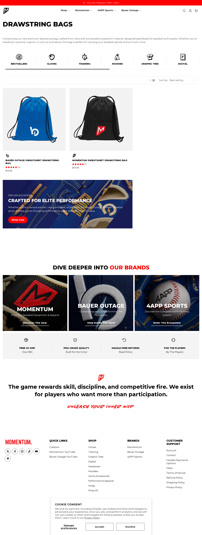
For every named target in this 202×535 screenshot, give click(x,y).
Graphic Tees (150, 64)
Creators (54, 447)
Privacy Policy (92, 517)
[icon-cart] (196, 10)
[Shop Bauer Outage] (34, 156)
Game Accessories (99, 476)
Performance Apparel (101, 480)
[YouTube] (36, 451)
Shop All (93, 490)
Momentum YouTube (62, 452)
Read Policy (125, 352)
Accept (99, 526)
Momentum (134, 447)
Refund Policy (174, 477)
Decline (130, 526)
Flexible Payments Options (177, 462)
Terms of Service (176, 473)
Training (84, 64)
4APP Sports (134, 456)
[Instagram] (22, 451)
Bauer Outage (135, 452)
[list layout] (150, 80)
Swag (91, 485)
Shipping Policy (175, 482)
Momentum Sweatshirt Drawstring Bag (99, 160)
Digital (183, 64)
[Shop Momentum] (101, 156)
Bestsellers (19, 64)
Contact (171, 455)
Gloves (52, 64)
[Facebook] (15, 451)
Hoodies (117, 64)
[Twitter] (8, 451)
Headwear (94, 466)
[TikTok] (29, 451)
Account (171, 450)
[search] (184, 10)
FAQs (169, 468)
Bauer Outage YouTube (63, 456)
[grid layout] (153, 80)
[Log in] (190, 10)
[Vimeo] (8, 458)
